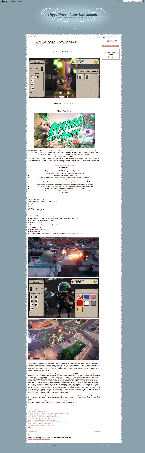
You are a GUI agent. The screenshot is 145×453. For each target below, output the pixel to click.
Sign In (120, 1)
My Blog (40, 36)
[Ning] (4, 1)
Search (143, 1)
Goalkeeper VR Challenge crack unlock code (40, 425)
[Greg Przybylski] (31, 45)
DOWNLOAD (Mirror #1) (69, 103)
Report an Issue (106, 445)
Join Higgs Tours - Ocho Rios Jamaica (39, 439)
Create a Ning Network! (15, 1)
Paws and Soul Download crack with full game (41, 423)
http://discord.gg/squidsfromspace (64, 165)
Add (99, 37)
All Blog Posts (32, 36)
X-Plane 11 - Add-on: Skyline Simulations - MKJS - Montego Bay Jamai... (49, 422)
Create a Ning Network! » (110, 45)
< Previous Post (33, 431)
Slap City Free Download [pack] (37, 411)
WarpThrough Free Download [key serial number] (42, 415)
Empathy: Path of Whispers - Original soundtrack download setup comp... (49, 413)
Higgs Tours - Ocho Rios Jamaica (73, 14)
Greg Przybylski (46, 43)
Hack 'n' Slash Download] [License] (38, 410)
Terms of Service (116, 445)
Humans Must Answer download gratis (39, 418)
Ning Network (112, 41)
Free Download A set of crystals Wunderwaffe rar (42, 416)
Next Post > (97, 431)
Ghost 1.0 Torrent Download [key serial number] (41, 420)
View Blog (40, 45)
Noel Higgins (110, 40)
